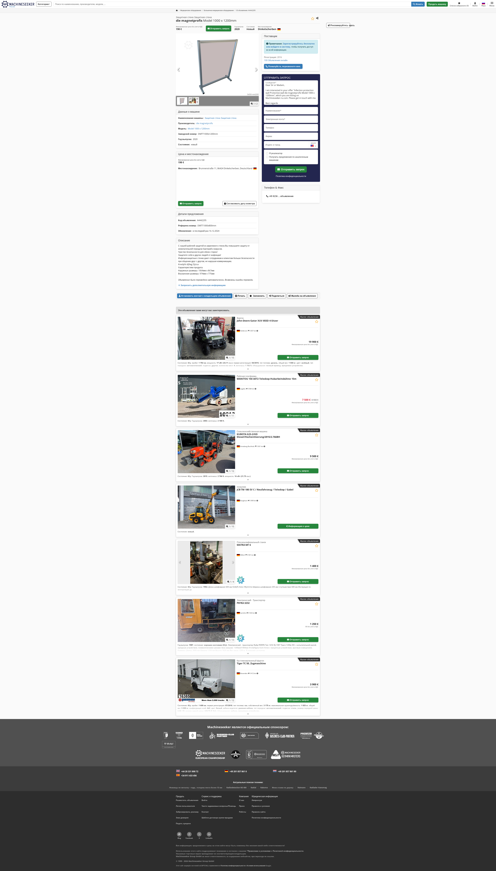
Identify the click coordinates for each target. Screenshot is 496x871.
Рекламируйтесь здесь (340, 25)
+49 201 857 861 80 (287, 771)
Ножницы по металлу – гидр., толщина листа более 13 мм (195, 787)
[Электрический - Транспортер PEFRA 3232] (206, 620)
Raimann (301, 787)
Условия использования (256, 866)
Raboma (264, 787)
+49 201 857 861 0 (238, 771)
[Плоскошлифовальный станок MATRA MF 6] (206, 562)
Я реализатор (275, 153)
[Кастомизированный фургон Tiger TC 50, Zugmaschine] (206, 680)
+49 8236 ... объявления (281, 196)
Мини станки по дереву (282, 787)
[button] (491, 4)
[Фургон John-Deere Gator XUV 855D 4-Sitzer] (206, 338)
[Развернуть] (248, 369)
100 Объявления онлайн (276, 60)
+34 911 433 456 (189, 775)
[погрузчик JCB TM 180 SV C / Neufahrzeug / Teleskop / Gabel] (206, 507)
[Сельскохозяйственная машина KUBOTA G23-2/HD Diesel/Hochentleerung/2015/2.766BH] (206, 451)
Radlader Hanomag (318, 787)
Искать (419, 4)
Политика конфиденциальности (291, 176)
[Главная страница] (177, 10)
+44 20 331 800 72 (189, 771)
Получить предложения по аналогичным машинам (288, 158)
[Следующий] (256, 69)
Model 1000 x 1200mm (199, 128)
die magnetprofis (204, 123)
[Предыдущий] (178, 69)
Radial (253, 787)
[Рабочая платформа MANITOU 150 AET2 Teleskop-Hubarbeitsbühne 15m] (206, 396)
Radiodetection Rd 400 (236, 787)
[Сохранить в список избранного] (312, 18)
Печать (241, 295)
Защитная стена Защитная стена (220, 118)
